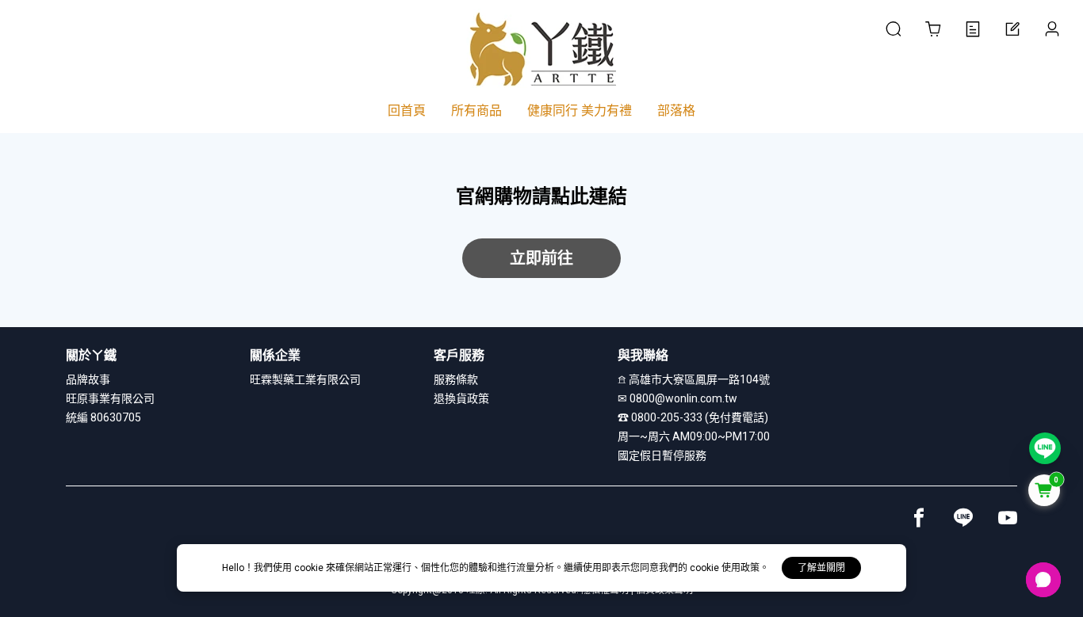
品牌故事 (88, 379)
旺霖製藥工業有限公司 (305, 379)
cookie (310, 567)
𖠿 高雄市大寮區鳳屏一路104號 (694, 379)
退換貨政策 (461, 398)
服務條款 (456, 379)
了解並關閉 (821, 567)
